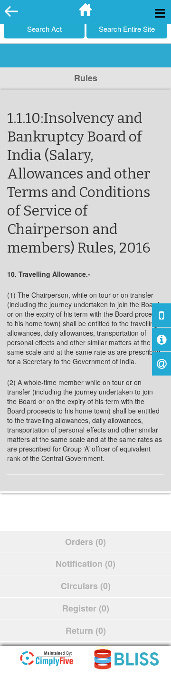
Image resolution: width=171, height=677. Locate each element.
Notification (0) (85, 563)
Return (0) (86, 630)
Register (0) (85, 608)
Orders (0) (85, 542)
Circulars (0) (86, 586)
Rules (85, 78)
